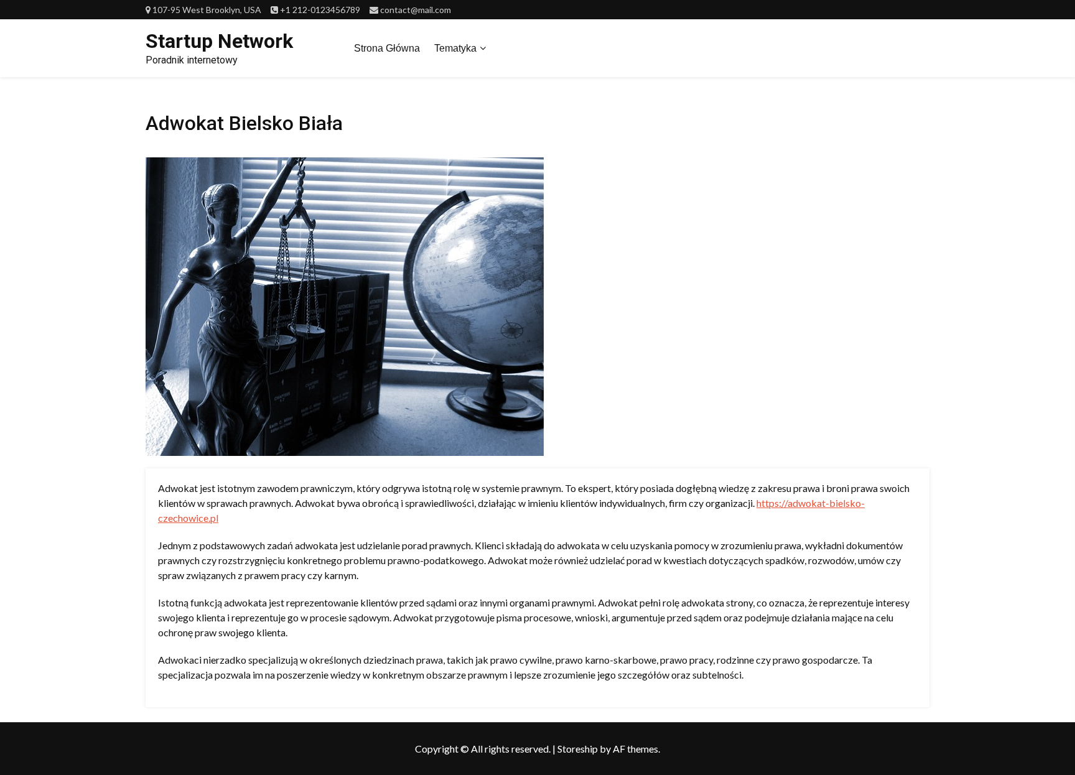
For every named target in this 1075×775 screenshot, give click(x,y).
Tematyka (455, 48)
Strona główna (387, 48)
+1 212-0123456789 (320, 9)
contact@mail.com (415, 9)
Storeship (577, 748)
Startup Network (219, 41)
